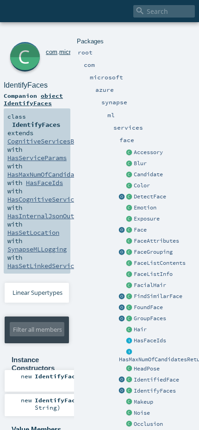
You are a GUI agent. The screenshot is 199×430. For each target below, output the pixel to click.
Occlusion (148, 424)
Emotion (145, 207)
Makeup (143, 402)
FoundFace (148, 307)
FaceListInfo (153, 274)
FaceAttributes (156, 241)
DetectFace (150, 196)
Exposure (147, 218)
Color (142, 185)
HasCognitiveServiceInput (51, 199)
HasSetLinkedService (42, 266)
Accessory (148, 152)
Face (140, 230)
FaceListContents (160, 263)
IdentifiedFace (156, 379)
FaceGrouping (153, 252)
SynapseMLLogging (37, 249)
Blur (140, 163)
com (51, 51)
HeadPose (147, 368)
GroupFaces (150, 318)
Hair (140, 329)
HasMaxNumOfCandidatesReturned (61, 174)
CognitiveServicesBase (46, 141)
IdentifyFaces (155, 391)
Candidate (148, 174)
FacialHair (150, 285)
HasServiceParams (37, 158)
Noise (142, 413)
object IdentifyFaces (33, 99)
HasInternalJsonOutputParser (57, 216)
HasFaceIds (150, 340)
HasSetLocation (33, 232)
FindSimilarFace (158, 296)
